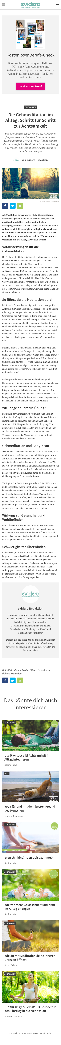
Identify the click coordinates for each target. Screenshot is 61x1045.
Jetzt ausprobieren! (30, 86)
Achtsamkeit (30, 107)
